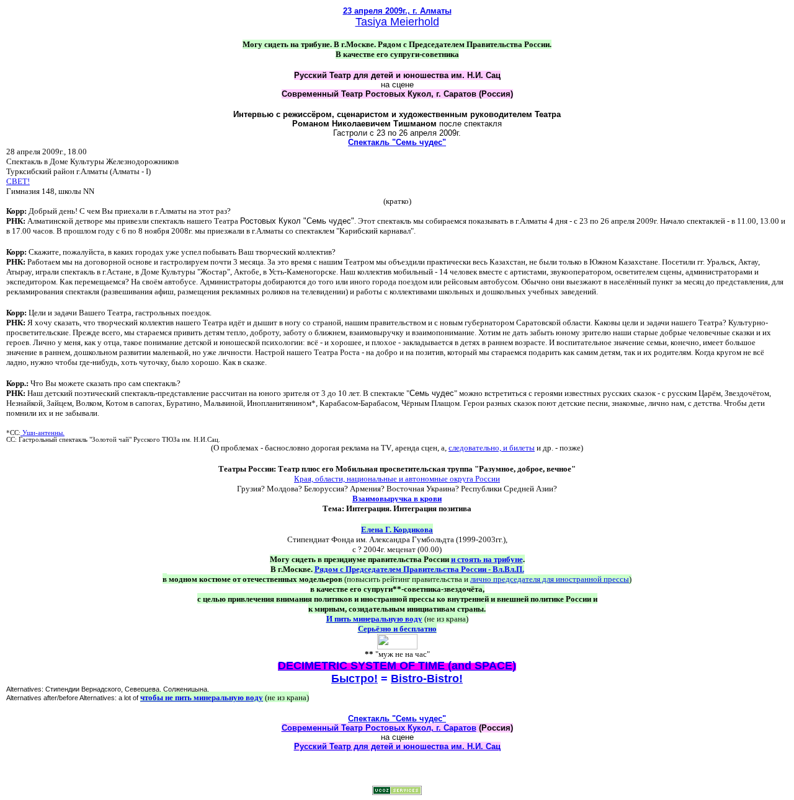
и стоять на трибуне (487, 559)
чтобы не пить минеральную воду (201, 697)
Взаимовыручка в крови (397, 498)
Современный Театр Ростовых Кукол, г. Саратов (379, 727)
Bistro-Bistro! (427, 678)
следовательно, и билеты (491, 447)
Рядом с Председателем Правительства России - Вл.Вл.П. (419, 569)
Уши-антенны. (42, 432)
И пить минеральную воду (374, 618)
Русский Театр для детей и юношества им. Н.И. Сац (397, 746)
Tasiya (371, 21)
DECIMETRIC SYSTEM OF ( (397, 665)
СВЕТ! (18, 181)
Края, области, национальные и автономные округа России (397, 478)
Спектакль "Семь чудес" (397, 142)
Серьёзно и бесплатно (397, 628)
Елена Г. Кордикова (397, 529)
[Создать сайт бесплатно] (397, 791)
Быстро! (354, 678)
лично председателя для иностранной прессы (549, 579)
